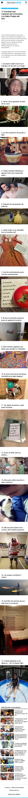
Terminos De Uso (14, 790)
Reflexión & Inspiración (13, 8)
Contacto (7, 787)
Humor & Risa (4, 8)
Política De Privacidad (17, 787)
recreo (14, 2)
